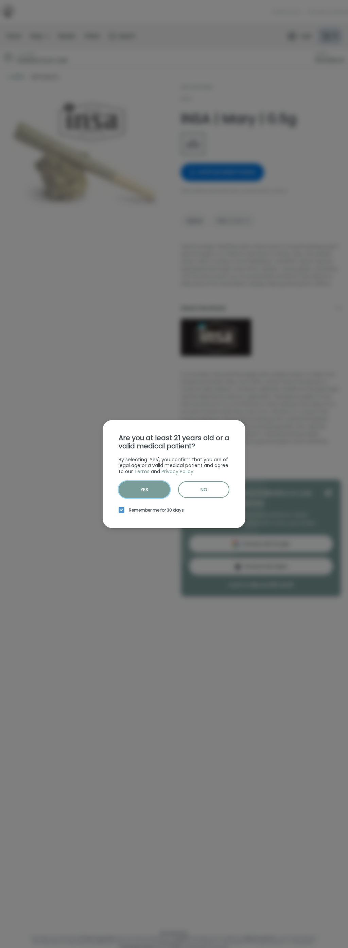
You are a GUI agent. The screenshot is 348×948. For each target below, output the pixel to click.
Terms (142, 471)
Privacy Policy (177, 471)
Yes (144, 489)
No (204, 489)
